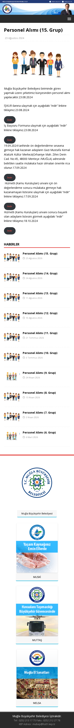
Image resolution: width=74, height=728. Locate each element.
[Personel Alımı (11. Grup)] (12, 341)
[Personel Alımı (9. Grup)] (12, 381)
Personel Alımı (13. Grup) (40, 293)
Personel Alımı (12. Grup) (40, 313)
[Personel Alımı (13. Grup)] (12, 301)
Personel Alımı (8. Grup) (39, 393)
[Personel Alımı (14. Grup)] (12, 281)
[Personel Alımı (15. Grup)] (12, 261)
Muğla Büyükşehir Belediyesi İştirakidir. (37, 716)
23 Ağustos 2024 (14, 38)
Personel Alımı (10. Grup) (40, 353)
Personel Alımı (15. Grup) (40, 253)
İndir (9, 119)
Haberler (11, 244)
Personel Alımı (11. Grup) (40, 333)
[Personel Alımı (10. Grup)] (12, 361)
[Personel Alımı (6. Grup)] (12, 440)
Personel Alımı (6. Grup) (39, 432)
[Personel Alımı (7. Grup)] (12, 420)
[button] (68, 18)
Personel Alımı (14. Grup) (40, 273)
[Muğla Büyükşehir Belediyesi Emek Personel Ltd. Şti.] (37, 12)
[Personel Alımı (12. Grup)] (12, 321)
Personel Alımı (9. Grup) (39, 373)
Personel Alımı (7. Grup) (39, 412)
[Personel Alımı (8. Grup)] (12, 400)
